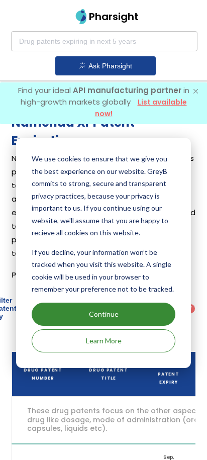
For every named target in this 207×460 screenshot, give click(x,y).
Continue (104, 314)
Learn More (104, 340)
